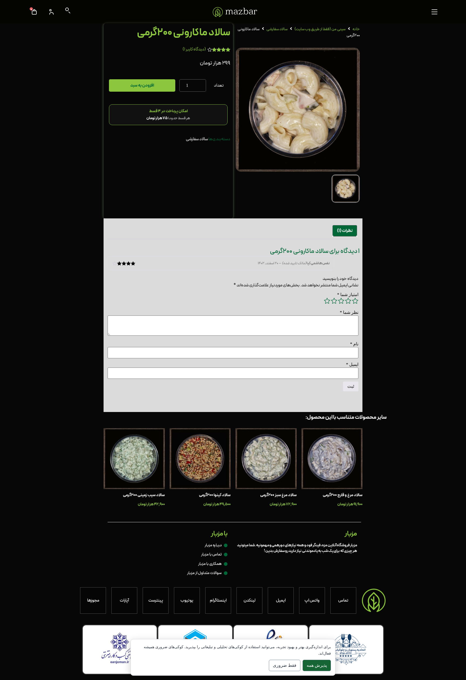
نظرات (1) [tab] (344, 231)
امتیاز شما (347, 295)
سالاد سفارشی (276, 29)
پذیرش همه (317, 665)
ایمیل (352, 364)
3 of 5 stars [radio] (341, 301)
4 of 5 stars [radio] (334, 301)
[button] (434, 12)
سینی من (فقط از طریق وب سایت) (319, 29)
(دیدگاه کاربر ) (194, 49)
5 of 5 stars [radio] (327, 301)
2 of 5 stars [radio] (348, 301)
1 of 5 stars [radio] (355, 301)
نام (354, 344)
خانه (356, 29)
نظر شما (349, 312)
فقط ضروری (284, 665)
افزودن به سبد (142, 85)
